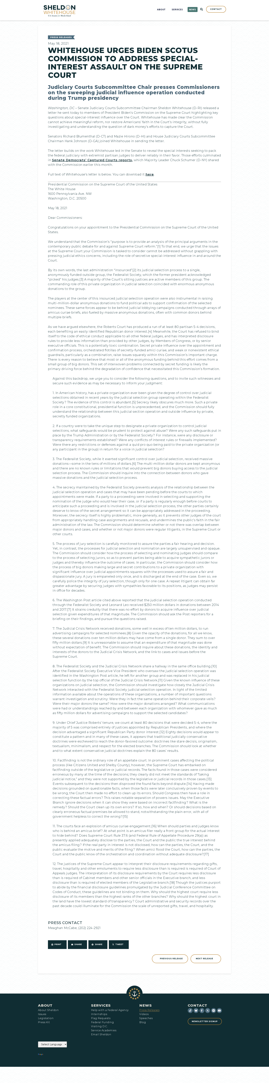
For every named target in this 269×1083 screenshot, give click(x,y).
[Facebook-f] (201, 1010)
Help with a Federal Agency (109, 1010)
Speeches (146, 1018)
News (145, 1005)
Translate (52, 1054)
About (45, 1005)
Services (101, 1005)
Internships (99, 1014)
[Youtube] (219, 1010)
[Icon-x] (207, 1010)
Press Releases (61, 37)
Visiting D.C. (99, 1026)
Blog (142, 1022)
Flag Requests (100, 1018)
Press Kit (44, 1022)
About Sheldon (48, 1010)
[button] (57, 944)
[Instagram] (213, 1010)
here (150, 174)
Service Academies (103, 1030)
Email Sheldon (101, 1034)
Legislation (46, 1018)
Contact (197, 1005)
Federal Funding (102, 1022)
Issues (42, 1014)
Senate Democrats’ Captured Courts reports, (92, 160)
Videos (144, 1014)
